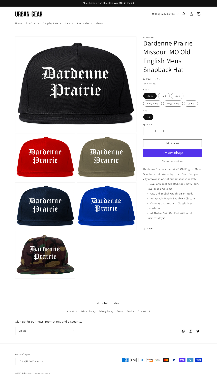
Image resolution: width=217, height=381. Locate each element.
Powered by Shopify (41, 373)
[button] (32, 23)
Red (164, 95)
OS (148, 116)
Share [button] (150, 228)
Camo (191, 103)
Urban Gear (27, 373)
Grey (177, 95)
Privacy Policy (106, 311)
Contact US (144, 311)
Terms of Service (125, 311)
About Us (72, 311)
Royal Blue (173, 103)
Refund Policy (88, 311)
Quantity (147, 124)
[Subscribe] (72, 331)
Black (150, 95)
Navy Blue (152, 103)
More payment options (172, 161)
